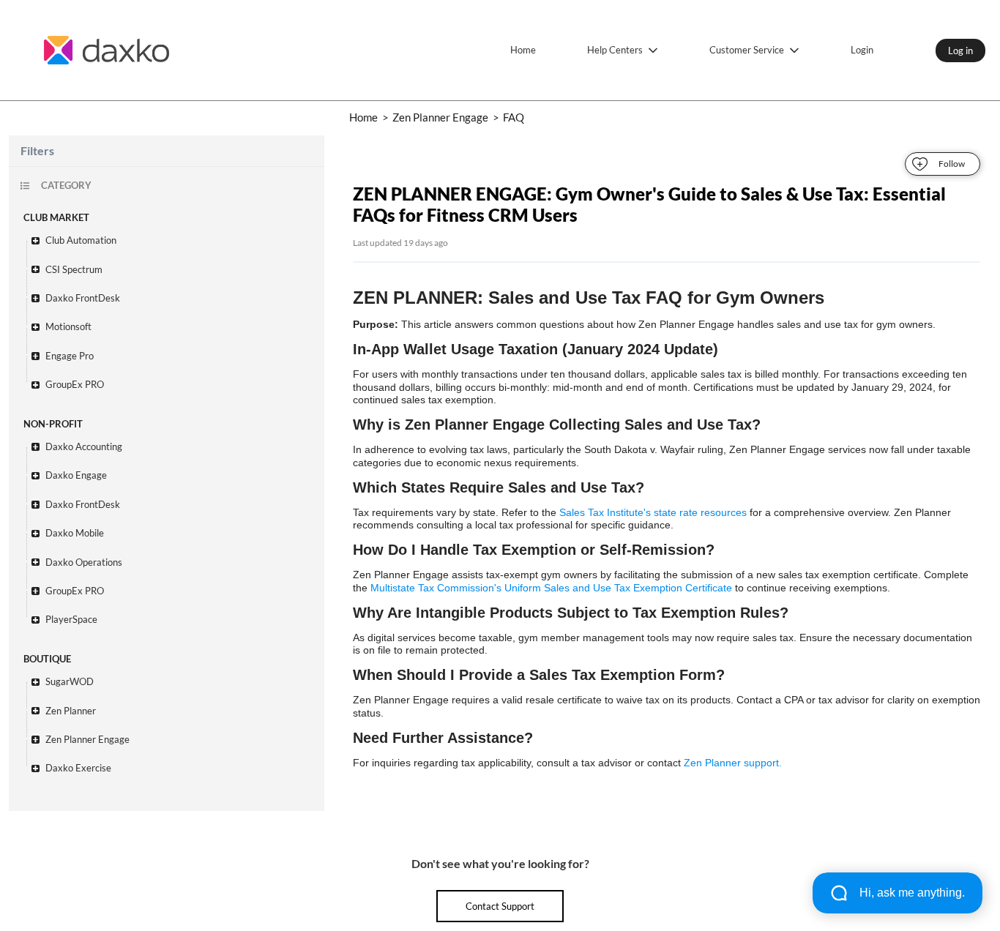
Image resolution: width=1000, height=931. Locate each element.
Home (523, 50)
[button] (173, 240)
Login (862, 50)
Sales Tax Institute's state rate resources (653, 512)
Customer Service (746, 50)
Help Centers (615, 50)
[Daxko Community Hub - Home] (106, 50)
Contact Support (500, 906)
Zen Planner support (731, 763)
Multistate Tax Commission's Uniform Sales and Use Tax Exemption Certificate (551, 588)
